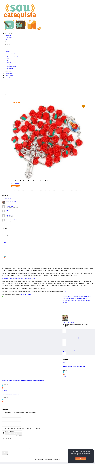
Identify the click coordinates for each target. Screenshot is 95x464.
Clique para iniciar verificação (13, 433)
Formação (4, 390)
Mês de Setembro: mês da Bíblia (11, 394)
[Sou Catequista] (22, 29)
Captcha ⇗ (19, 435)
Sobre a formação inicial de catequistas (73, 366)
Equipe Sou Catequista (11, 201)
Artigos (5, 242)
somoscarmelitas (76, 300)
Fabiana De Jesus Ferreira (12, 219)
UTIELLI (8, 210)
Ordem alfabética (14, 232)
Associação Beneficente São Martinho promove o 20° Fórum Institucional (23, 380)
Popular (9, 198)
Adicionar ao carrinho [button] (15, 186)
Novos (3, 198)
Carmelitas (65, 296)
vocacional (82, 300)
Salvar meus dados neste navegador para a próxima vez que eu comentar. (22, 428)
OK (80, 458)
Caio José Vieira (9, 215)
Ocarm (81, 298)
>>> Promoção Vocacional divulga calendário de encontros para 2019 (19, 278)
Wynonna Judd (9, 206)
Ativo (6, 198)
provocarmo (69, 300)
